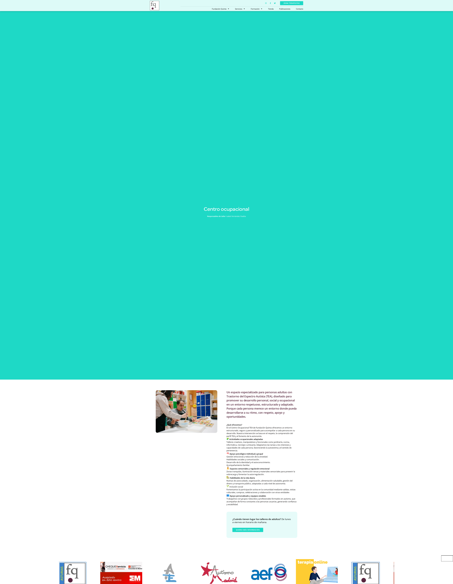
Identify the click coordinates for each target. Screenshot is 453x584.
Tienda (271, 9)
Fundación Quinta (219, 9)
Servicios (238, 9)
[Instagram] (266, 3)
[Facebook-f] (270, 3)
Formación (255, 9)
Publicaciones (284, 9)
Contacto (299, 9)
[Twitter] (275, 3)
